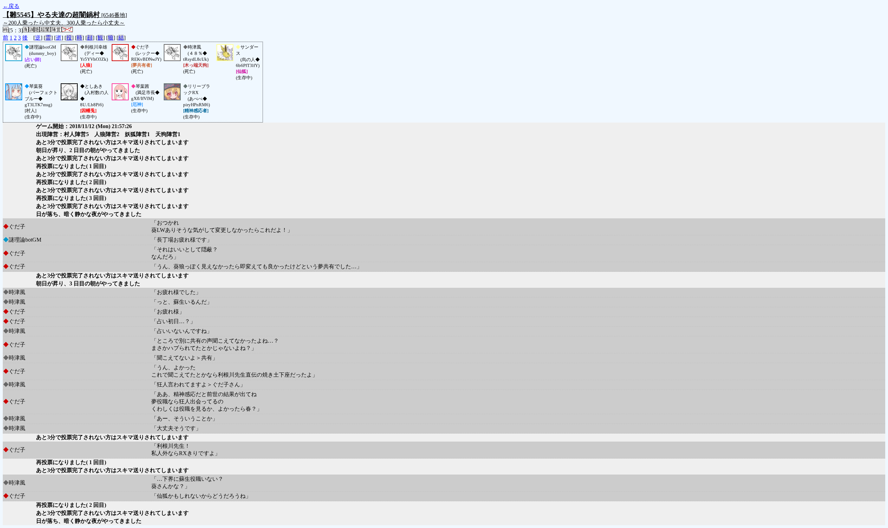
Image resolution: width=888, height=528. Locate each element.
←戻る (11, 6)
